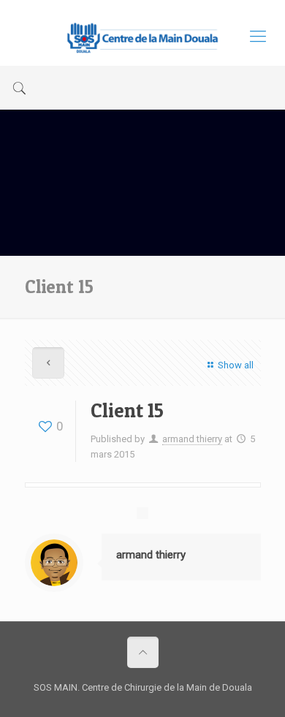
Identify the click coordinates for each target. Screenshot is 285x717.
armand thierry (192, 438)
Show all (235, 365)
